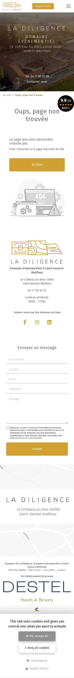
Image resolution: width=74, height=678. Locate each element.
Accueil (7, 95)
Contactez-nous (37, 81)
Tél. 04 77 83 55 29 (37, 76)
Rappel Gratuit (43, 6)
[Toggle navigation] (68, 6)
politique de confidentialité (28, 438)
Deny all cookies (38, 648)
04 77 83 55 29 (37, 290)
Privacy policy (39, 668)
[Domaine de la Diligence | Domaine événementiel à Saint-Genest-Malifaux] (12, 6)
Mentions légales (18, 570)
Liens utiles (49, 570)
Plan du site (35, 570)
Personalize (38, 660)
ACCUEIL (37, 164)
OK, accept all (38, 636)
